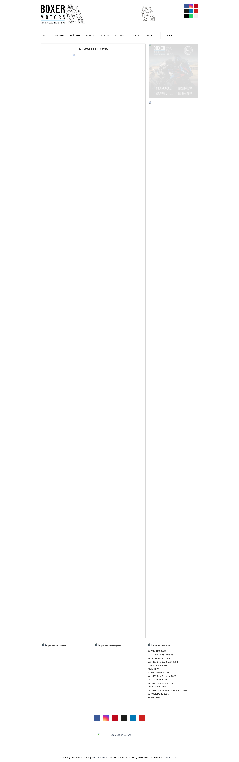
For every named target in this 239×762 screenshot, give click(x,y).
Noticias (105, 35)
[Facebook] (186, 6)
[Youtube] (196, 11)
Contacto (168, 35)
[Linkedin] (191, 11)
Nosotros (59, 35)
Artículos (75, 35)
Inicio (44, 35)
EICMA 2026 (154, 697)
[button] (196, 16)
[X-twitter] (186, 11)
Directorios (151, 35)
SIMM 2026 (153, 669)
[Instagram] (191, 6)
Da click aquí (170, 757)
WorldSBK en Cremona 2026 (162, 676)
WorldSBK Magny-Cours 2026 (163, 662)
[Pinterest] (196, 6)
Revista (136, 35)
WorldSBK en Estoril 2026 (161, 683)
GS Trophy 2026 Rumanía (160, 654)
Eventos (90, 35)
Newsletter (120, 35)
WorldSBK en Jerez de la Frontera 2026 (167, 690)
